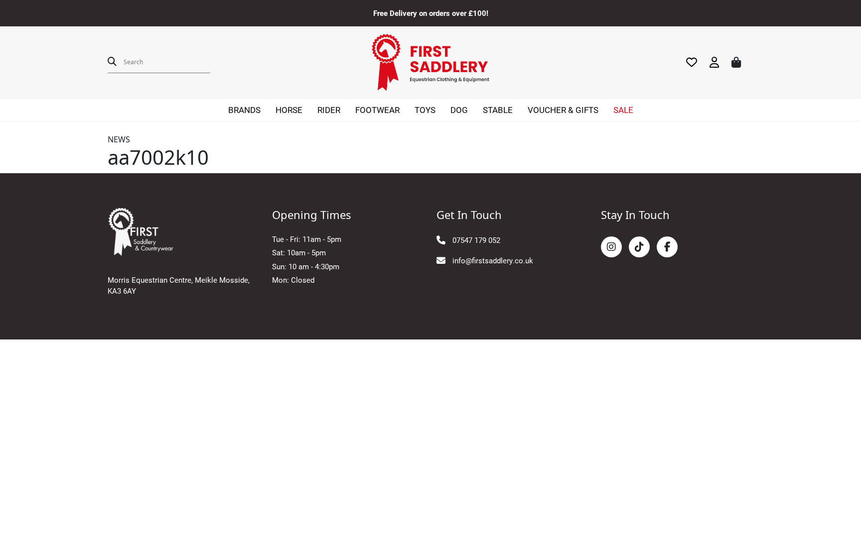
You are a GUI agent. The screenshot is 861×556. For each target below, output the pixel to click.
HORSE (289, 109)
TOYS (425, 109)
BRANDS (244, 109)
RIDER (328, 109)
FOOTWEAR (377, 109)
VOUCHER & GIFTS (563, 109)
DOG (459, 109)
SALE (623, 109)
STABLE (498, 109)
